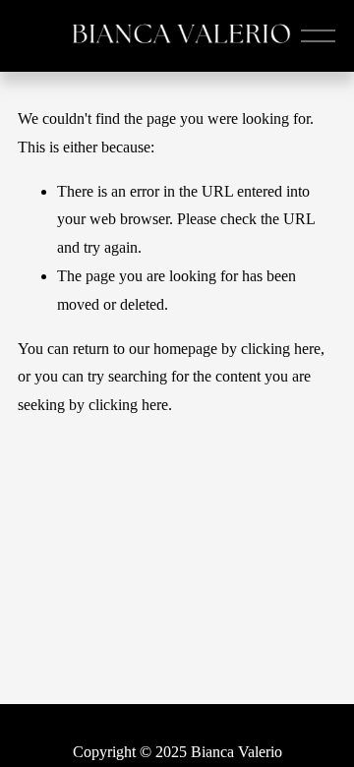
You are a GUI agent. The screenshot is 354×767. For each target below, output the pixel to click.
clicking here (281, 348)
